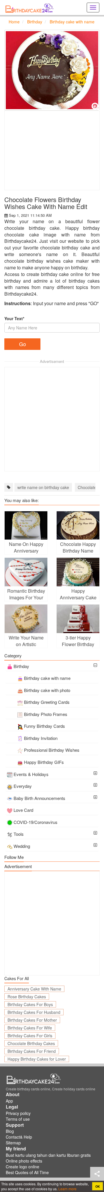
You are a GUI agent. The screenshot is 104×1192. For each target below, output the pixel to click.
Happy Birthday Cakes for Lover (37, 1059)
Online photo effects (24, 1161)
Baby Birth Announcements (39, 798)
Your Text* (14, 318)
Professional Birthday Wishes (51, 750)
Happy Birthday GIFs (44, 762)
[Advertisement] (52, 150)
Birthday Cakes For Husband (34, 1012)
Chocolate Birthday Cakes (31, 1043)
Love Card (23, 810)
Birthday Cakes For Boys (30, 1004)
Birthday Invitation (40, 738)
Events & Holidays (31, 774)
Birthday (21, 666)
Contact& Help (19, 1137)
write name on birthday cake (43, 487)
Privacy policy (18, 1113)
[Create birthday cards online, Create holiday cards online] (30, 7)
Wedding (22, 846)
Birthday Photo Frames (45, 714)
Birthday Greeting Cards (47, 702)
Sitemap (13, 1143)
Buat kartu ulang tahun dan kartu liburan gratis (48, 1155)
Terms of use (18, 1119)
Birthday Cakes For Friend (32, 1051)
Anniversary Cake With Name (34, 989)
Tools (19, 834)
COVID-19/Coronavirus (35, 822)
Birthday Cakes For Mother (32, 1020)
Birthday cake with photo (47, 690)
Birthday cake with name (47, 678)
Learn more (67, 1188)
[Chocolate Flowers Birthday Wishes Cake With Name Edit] (52, 70)
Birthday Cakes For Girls (30, 1035)
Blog (10, 1131)
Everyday (23, 786)
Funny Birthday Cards (44, 726)
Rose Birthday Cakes (27, 996)
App (9, 1101)
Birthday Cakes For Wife (30, 1028)
